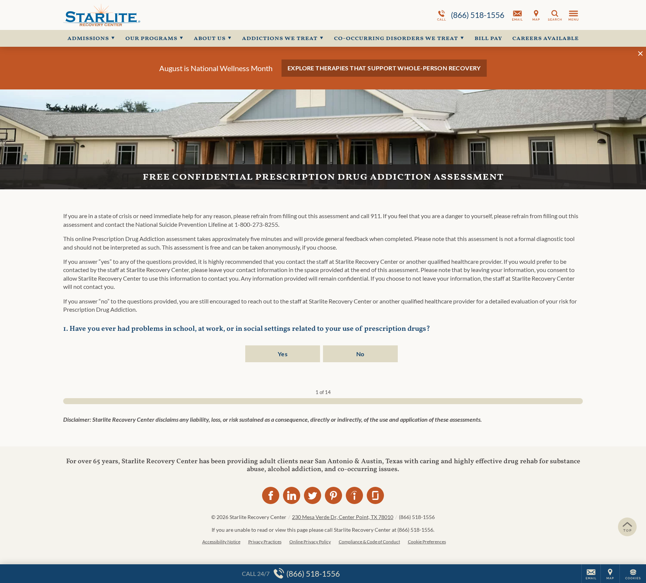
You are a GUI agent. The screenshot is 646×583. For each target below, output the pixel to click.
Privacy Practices (265, 541)
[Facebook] (270, 495)
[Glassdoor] (375, 495)
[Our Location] (536, 14)
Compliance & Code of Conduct (369, 541)
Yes (282, 353)
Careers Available (545, 38)
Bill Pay (488, 38)
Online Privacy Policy (310, 541)
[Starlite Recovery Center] (175, 15)
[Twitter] (312, 495)
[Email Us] (517, 14)
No (360, 353)
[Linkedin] (291, 495)
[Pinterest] (333, 495)
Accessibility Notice (221, 541)
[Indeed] (354, 495)
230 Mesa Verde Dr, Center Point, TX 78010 (342, 517)
